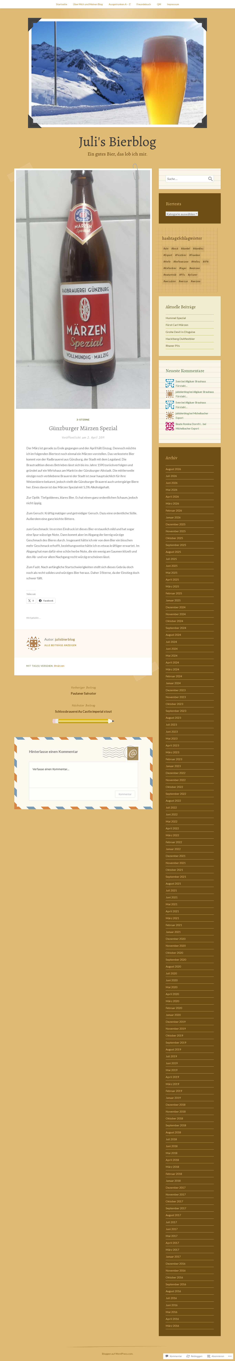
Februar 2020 (174, 1007)
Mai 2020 (171, 987)
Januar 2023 (173, 766)
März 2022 (172, 835)
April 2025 (172, 579)
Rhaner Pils (173, 345)
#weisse (183, 281)
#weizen (195, 281)
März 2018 (172, 1166)
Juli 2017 (171, 1222)
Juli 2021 (171, 890)
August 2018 (173, 1132)
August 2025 (173, 551)
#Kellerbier (169, 268)
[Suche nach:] (190, 178)
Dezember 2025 (175, 524)
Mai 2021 (171, 904)
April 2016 (172, 1318)
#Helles (195, 262)
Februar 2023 (174, 759)
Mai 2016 (171, 1312)
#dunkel (185, 249)
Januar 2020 (173, 1014)
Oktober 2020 (174, 952)
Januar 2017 (173, 1256)
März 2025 (172, 586)
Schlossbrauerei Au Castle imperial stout (83, 708)
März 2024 (172, 669)
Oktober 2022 (174, 786)
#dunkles (198, 249)
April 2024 (172, 662)
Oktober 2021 (174, 869)
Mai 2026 (171, 489)
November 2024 (176, 614)
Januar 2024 (173, 683)
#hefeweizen (180, 262)
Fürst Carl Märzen (177, 324)
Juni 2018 (172, 1146)
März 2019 (172, 1084)
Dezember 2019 (175, 1021)
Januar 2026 (173, 517)
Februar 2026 (174, 510)
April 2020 (172, 994)
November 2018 (176, 1111)
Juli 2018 (171, 1139)
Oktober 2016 (174, 1277)
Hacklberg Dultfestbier (180, 338)
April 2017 (172, 1242)
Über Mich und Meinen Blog (88, 4)
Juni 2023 (172, 731)
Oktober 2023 (174, 703)
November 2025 (176, 531)
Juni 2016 (172, 1305)
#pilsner (192, 275)
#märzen (59, 665)
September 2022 (176, 793)
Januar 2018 (173, 1180)
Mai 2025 (171, 572)
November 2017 (176, 1194)
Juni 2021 (172, 897)
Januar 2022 (173, 848)
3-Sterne (83, 419)
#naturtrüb (169, 275)
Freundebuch (144, 4)
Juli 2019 (171, 1056)
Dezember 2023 (175, 690)
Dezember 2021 (175, 855)
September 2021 (176, 876)
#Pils (182, 275)
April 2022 (172, 828)
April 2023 (172, 745)
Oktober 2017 (174, 1201)
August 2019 (173, 1049)
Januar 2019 (173, 1097)
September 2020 (176, 959)
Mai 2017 (171, 1235)
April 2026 (172, 496)
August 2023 (173, 717)
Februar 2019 (174, 1090)
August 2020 (173, 966)
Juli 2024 (171, 641)
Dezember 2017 (175, 1187)
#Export (167, 255)
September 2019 (176, 1042)
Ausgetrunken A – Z (120, 4)
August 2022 (173, 800)
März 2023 (172, 752)
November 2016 (176, 1270)
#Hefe (166, 262)
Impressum (173, 4)
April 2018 (172, 1159)
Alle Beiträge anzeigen (60, 645)
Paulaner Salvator (83, 690)
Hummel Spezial (176, 318)
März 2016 (172, 1325)
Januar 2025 (173, 600)
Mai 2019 (171, 1070)
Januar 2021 (173, 931)
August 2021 (173, 883)
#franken (194, 255)
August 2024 (173, 634)
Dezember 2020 (175, 938)
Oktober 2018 (174, 1118)
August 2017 (173, 1215)
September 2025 (176, 544)
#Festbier (180, 255)
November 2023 (176, 697)
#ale (165, 249)
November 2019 (176, 1028)
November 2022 (176, 779)
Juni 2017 (172, 1229)
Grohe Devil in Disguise (180, 331)
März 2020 (172, 1001)
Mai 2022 (171, 821)
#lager (182, 268)
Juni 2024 (172, 648)
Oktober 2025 (174, 538)
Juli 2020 (171, 973)
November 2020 (176, 945)
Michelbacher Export (187, 428)
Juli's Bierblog (117, 141)
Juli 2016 (171, 1298)
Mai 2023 (171, 738)
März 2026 (172, 503)
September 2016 (176, 1284)
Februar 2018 (174, 1173)
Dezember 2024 (175, 607)
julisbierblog (65, 639)
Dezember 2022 (175, 772)
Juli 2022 (171, 807)
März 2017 (172, 1249)
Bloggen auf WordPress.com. (117, 1353)
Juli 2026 (171, 475)
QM (159, 4)
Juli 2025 (171, 558)
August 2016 (173, 1291)
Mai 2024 (171, 655)
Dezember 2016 (175, 1263)
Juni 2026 (172, 482)
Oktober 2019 (174, 1035)
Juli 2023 (171, 724)
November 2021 (176, 862)
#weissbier (169, 281)
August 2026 (173, 469)
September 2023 (176, 710)
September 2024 (176, 627)
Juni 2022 (172, 814)
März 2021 (172, 918)
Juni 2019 (172, 1063)
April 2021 (172, 911)
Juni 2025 (172, 565)
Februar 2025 (174, 593)
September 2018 (176, 1125)
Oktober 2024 (174, 621)
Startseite (61, 4)
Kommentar (125, 794)
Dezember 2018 (175, 1104)
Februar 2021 (174, 925)
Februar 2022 (174, 842)
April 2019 (172, 1076)
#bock (174, 249)
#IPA (206, 262)
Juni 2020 (172, 980)
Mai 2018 (171, 1153)
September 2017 (176, 1208)
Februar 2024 (174, 676)
